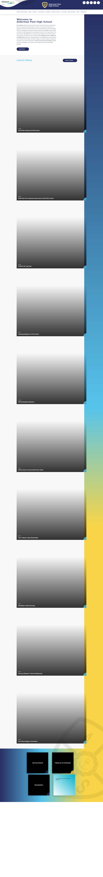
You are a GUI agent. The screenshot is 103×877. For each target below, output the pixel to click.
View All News (69, 60)
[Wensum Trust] (8, 3)
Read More (22, 49)
